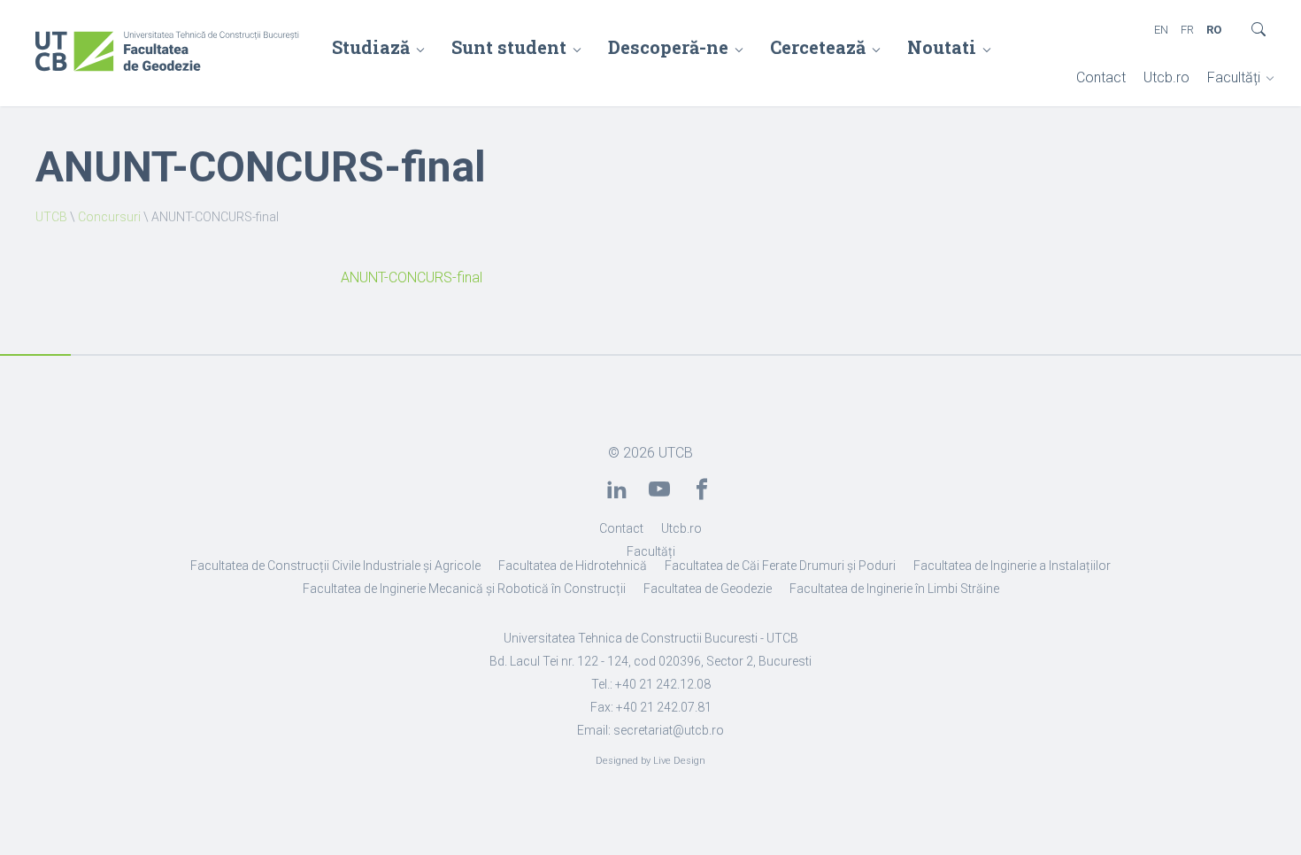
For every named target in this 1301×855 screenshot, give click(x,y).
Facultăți (1233, 77)
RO (1213, 29)
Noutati (941, 46)
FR (1187, 29)
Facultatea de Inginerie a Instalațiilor (1012, 565)
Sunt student (508, 46)
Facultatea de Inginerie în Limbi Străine (894, 589)
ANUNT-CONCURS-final (411, 277)
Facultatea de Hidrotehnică (572, 565)
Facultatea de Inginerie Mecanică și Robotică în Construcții (464, 589)
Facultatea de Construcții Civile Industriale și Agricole (335, 565)
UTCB (51, 217)
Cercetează (818, 46)
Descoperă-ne (668, 46)
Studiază (371, 46)
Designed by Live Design (650, 760)
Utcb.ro (1166, 77)
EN (1161, 29)
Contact (1101, 77)
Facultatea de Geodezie (707, 589)
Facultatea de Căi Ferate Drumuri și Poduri (780, 565)
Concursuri (109, 217)
